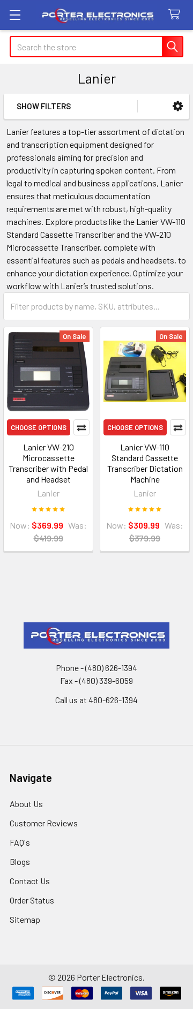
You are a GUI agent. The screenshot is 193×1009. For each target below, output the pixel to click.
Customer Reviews (44, 823)
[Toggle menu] (14, 14)
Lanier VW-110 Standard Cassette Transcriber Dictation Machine (145, 463)
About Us (26, 804)
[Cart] (176, 15)
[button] (177, 106)
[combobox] (96, 46)
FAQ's (20, 842)
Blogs (20, 861)
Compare (81, 427)
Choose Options (38, 427)
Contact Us (30, 881)
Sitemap (25, 919)
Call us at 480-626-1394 (96, 700)
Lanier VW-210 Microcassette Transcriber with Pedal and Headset (48, 463)
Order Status (32, 900)
